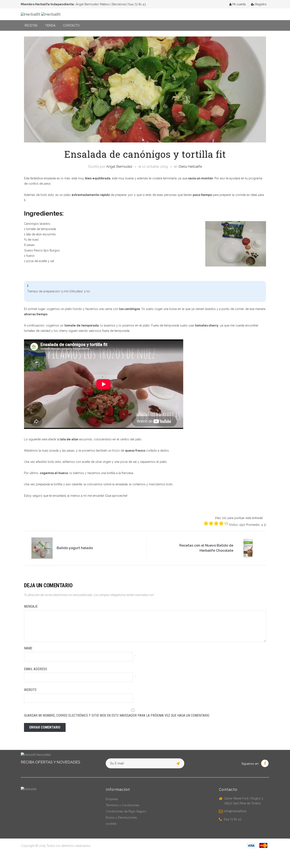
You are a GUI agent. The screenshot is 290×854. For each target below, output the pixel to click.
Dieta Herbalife (190, 167)
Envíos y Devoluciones (121, 817)
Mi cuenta (239, 4)
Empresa (112, 799)
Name (28, 648)
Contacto (71, 25)
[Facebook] (265, 763)
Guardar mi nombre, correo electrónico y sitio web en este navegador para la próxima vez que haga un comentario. (117, 715)
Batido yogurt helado (75, 548)
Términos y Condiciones (122, 805)
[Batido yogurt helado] (42, 547)
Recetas (31, 25)
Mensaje (31, 606)
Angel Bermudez (119, 167)
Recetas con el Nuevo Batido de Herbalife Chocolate (206, 548)
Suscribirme (178, 763)
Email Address (35, 669)
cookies (111, 823)
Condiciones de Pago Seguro (126, 811)
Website (30, 690)
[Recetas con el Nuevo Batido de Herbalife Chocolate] (248, 547)
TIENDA (50, 25)
